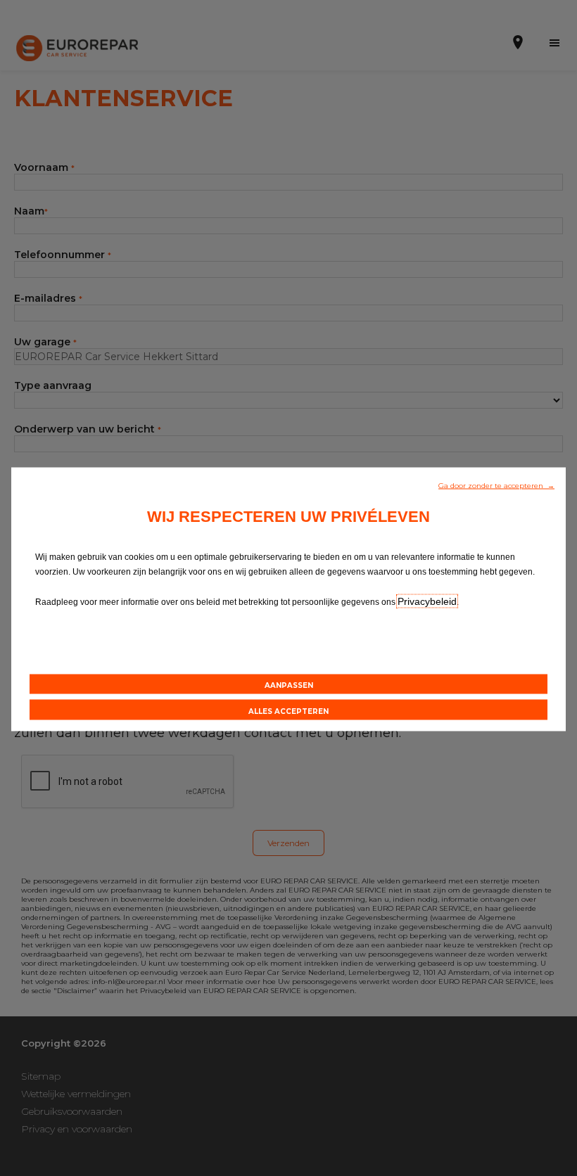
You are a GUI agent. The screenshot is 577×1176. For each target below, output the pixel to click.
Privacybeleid (427, 601)
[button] (496, 484)
